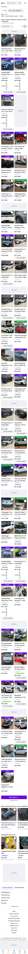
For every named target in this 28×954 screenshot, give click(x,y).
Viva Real (14, 932)
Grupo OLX (14, 928)
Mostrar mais (15, 906)
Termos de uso (14, 916)
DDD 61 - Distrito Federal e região (9, 16)
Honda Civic (4, 900)
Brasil (2, 14)
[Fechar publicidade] (1, 939)
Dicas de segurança (14, 913)
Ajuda (14, 911)
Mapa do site (14, 923)
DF (6, 14)
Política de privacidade (14, 918)
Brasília (21, 16)
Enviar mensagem (8, 92)
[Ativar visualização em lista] (21, 26)
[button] (14, 3)
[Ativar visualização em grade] (25, 26)
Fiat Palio (3, 903)
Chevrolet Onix (5, 895)
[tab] (7, 887)
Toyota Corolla (5, 897)
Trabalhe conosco (14, 925)
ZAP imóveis (14, 930)
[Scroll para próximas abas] (25, 887)
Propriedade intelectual (14, 920)
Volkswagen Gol (5, 892)
